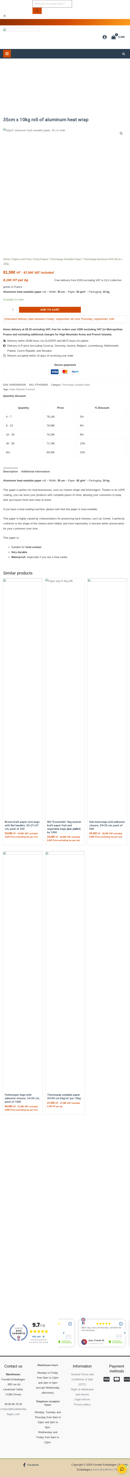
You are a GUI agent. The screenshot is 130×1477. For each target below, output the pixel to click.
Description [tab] (10, 471)
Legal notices (82, 1399)
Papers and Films (22, 259)
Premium (30, 389)
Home (6, 259)
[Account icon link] (104, 37)
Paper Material (16, 389)
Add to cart (49, 309)
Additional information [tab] (35, 471)
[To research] (37, 11)
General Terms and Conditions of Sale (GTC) (82, 1379)
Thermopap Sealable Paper (65, 259)
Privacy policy (82, 1404)
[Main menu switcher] (7, 54)
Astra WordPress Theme (107, 1469)
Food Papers (41, 259)
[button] (123, 54)
